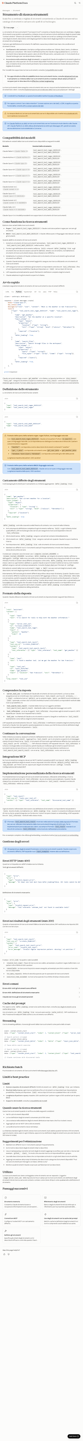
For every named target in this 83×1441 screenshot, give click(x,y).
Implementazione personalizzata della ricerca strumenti (45, 90)
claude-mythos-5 (22, 157)
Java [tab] (44, 292)
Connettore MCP (10, 1218)
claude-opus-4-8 (22, 170)
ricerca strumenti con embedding (66, 835)
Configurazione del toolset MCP (14, 767)
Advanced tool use (71, 76)
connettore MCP (49, 760)
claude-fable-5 (21, 151)
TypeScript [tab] (28, 292)
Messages (6, 10)
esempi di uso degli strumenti (20, 849)
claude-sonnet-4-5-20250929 (14, 203)
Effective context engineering (43, 81)
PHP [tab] (49, 292)
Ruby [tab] (55, 292)
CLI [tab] (12, 292)
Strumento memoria (12, 1202)
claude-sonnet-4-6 (10, 189)
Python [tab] (19, 292)
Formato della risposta (28, 383)
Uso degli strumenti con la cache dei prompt (61, 1218)
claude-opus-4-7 (22, 176)
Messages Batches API (49, 1071)
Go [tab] (39, 292)
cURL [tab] (7, 292)
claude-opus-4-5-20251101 (13, 196)
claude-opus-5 (20, 163)
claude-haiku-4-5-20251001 (14, 210)
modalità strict (9, 583)
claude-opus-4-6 (22, 182)
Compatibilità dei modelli (54, 70)
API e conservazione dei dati (33, 106)
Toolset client (49, 565)
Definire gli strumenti (12, 1235)
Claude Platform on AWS (18, 123)
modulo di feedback (55, 96)
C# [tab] (35, 292)
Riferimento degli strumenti (54, 1202)
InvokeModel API (71, 113)
